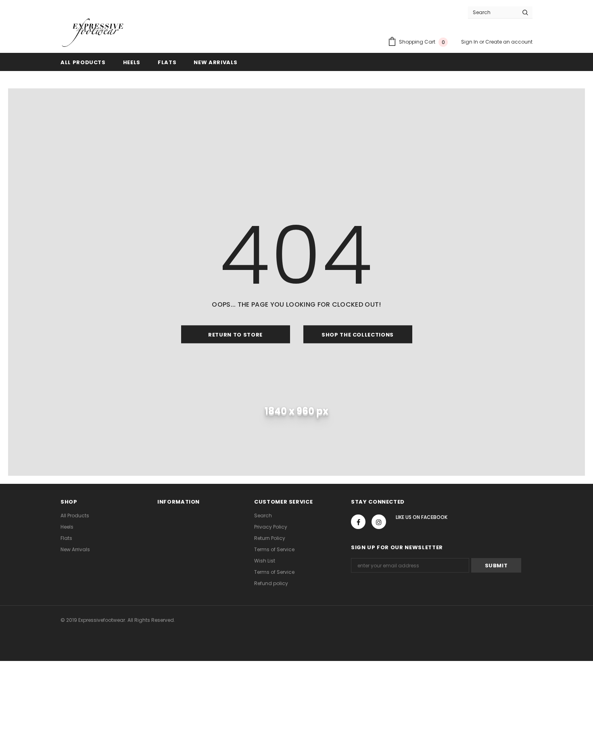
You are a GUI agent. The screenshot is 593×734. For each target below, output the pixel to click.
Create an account (508, 41)
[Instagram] (379, 521)
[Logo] (93, 33)
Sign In (470, 41)
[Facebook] (358, 521)
